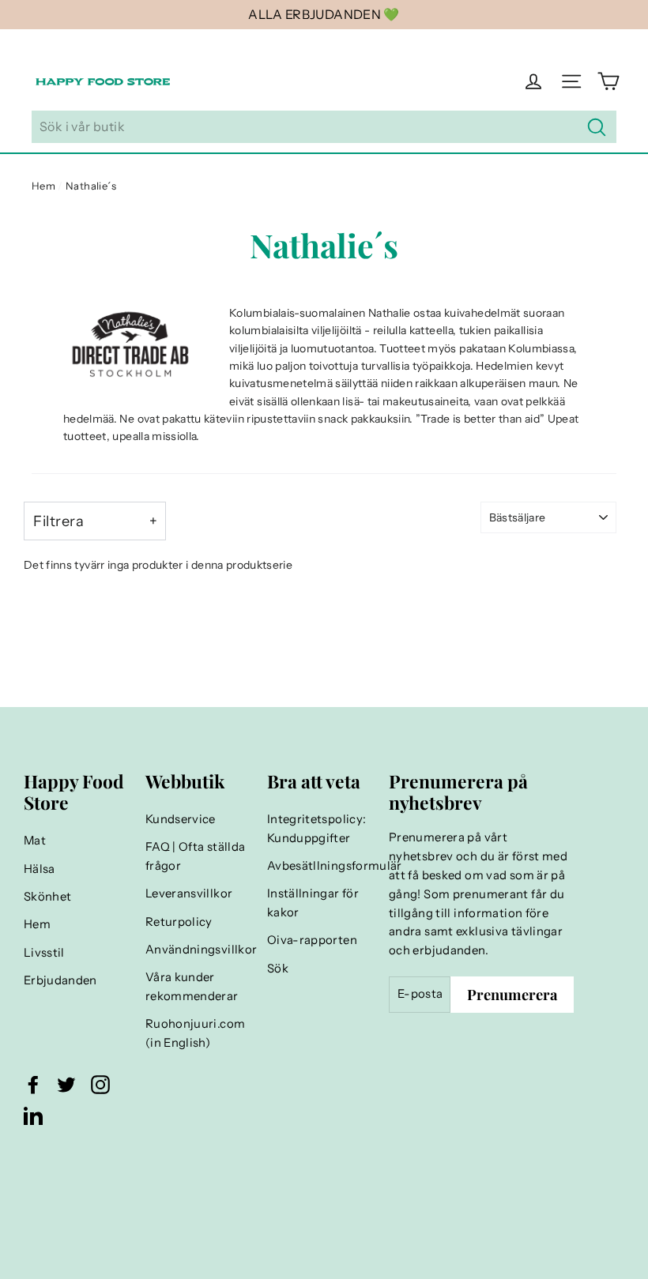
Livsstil (44, 953)
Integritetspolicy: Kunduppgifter (316, 828)
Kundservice (180, 819)
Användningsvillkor (198, 949)
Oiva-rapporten (312, 940)
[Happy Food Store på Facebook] (33, 1083)
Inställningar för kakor (313, 903)
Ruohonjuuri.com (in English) (195, 1033)
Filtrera (58, 521)
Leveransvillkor (188, 893)
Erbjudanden (60, 980)
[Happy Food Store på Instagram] (100, 1083)
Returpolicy (179, 922)
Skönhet (47, 897)
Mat (35, 840)
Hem (43, 185)
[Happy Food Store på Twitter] (66, 1083)
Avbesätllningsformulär (320, 866)
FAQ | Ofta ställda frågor (195, 856)
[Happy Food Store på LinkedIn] (33, 1115)
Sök (277, 968)
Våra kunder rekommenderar (192, 986)
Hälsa (39, 869)
